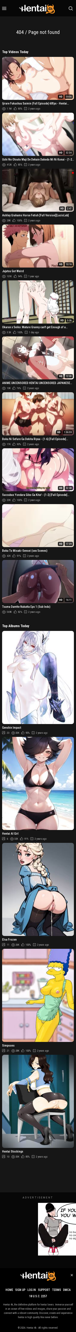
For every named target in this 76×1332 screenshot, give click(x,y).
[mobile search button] (71, 8)
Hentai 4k (32, 1327)
